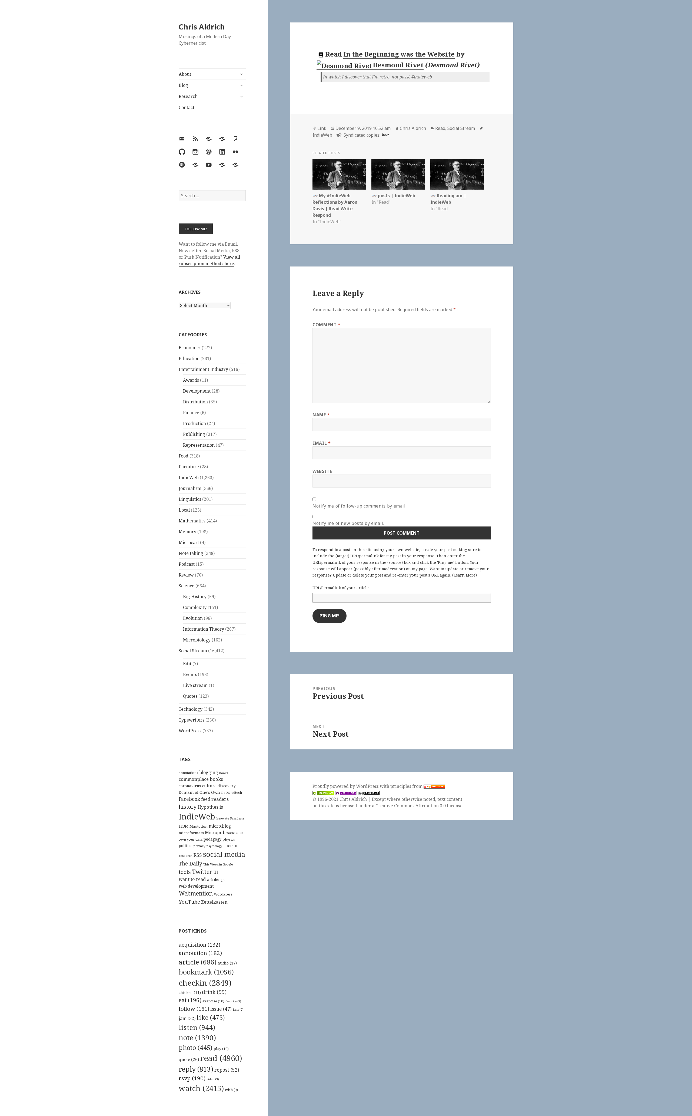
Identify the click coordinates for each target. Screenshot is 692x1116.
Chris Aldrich (202, 27)
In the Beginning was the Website (399, 54)
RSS (198, 855)
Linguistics (190, 499)
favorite (233, 1001)
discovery (227, 785)
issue (221, 1009)
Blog (183, 85)
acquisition (199, 944)
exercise (213, 1001)
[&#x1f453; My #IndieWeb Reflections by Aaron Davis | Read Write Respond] (339, 174)
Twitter (202, 871)
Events (190, 674)
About (185, 74)
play (221, 1048)
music (231, 833)
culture (209, 785)
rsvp (192, 1078)
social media (224, 854)
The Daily (190, 863)
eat (190, 1000)
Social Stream (193, 651)
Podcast (187, 564)
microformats (191, 832)
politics (185, 845)
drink (214, 992)
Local (184, 510)
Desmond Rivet (398, 64)
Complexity (195, 607)
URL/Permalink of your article (340, 587)
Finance (191, 413)
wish (231, 1089)
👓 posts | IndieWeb (393, 196)
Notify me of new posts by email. (348, 523)
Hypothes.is (210, 807)
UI (215, 872)
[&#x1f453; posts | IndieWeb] (398, 174)
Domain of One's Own (199, 792)
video (213, 1079)
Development (197, 391)
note (197, 1037)
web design (216, 879)
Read (440, 128)
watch (201, 1088)
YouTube (189, 901)
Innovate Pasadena (230, 818)
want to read (192, 879)
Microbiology (197, 640)
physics (228, 839)
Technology (190, 709)
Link (321, 128)
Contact (186, 107)
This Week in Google (218, 864)
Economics (190, 348)
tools (185, 871)
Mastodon (198, 826)
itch (238, 1009)
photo (195, 1047)
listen (197, 1027)
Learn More (464, 575)
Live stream (195, 685)
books (223, 773)
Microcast (189, 542)
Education (189, 358)
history (188, 806)
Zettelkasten (214, 902)
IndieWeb (189, 477)
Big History (195, 597)
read (221, 1058)
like (211, 1017)
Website (322, 471)
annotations (188, 772)
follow (194, 1008)
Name (321, 415)
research (185, 856)
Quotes (190, 696)
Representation (199, 445)
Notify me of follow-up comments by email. (359, 506)
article (198, 961)
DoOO (225, 793)
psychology (214, 846)
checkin (205, 982)
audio (227, 963)
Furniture (189, 467)
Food (183, 456)
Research (188, 96)
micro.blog (220, 826)
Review (186, 575)
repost (226, 1069)
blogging (208, 772)
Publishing (194, 434)
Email (321, 443)
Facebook (189, 799)
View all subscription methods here (209, 260)
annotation (200, 953)
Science (186, 586)
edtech (236, 792)
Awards (191, 380)
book (385, 134)
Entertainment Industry (203, 369)
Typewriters (191, 720)
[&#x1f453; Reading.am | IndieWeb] (457, 174)
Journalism (190, 488)
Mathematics (192, 521)
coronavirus (190, 785)
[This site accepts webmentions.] (346, 793)
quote (189, 1059)
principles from (407, 786)
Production (194, 423)
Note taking (191, 553)
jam (187, 1018)
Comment (326, 325)
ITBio (183, 826)
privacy (199, 846)
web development (196, 886)
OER (239, 832)
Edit (187, 664)
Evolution (193, 618)
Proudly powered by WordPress (346, 786)
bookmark (206, 971)
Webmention (196, 893)
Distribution (195, 402)
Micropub (215, 832)
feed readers (215, 799)
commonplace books (201, 779)
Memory (187, 532)
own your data (190, 839)
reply (196, 1069)
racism (230, 845)
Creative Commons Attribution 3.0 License (419, 806)
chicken (190, 992)
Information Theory (203, 629)
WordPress (190, 731)
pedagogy (212, 839)
